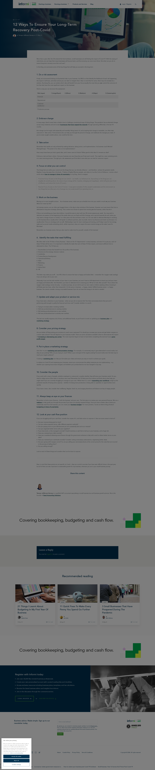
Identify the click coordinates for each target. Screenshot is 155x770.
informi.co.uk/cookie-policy (16, 753)
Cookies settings (16, 764)
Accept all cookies (16, 756)
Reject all (16, 760)
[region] (16, 753)
